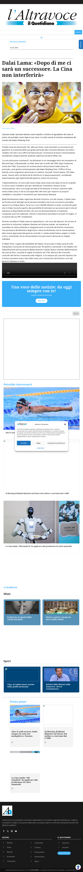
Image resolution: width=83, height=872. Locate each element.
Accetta (24, 443)
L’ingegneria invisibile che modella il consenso (59, 618)
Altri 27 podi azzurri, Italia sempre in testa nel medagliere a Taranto (24, 733)
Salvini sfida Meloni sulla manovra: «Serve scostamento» (19, 686)
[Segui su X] (7, 831)
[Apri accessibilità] (78, 867)
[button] (65, 424)
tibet (12, 128)
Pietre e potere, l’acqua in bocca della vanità (19, 618)
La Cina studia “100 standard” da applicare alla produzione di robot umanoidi (39, 546)
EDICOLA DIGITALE (64, 853)
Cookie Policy (40, 448)
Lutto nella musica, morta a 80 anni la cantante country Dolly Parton (61, 686)
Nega (38, 443)
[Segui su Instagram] (11, 831)
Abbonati (41, 301)
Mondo (22, 42)
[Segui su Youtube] (16, 831)
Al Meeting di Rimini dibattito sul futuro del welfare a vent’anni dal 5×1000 (37, 493)
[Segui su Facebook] (3, 831)
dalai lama (5, 128)
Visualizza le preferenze (56, 443)
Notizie (13, 42)
